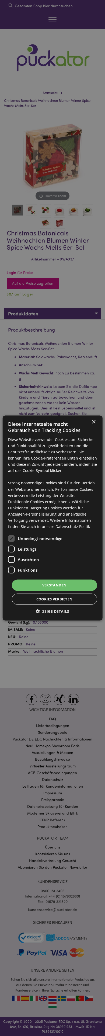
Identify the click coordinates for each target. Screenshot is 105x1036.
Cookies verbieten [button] (54, 598)
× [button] (94, 422)
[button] (52, 611)
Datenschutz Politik (72, 526)
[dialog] (52, 518)
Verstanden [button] (54, 585)
